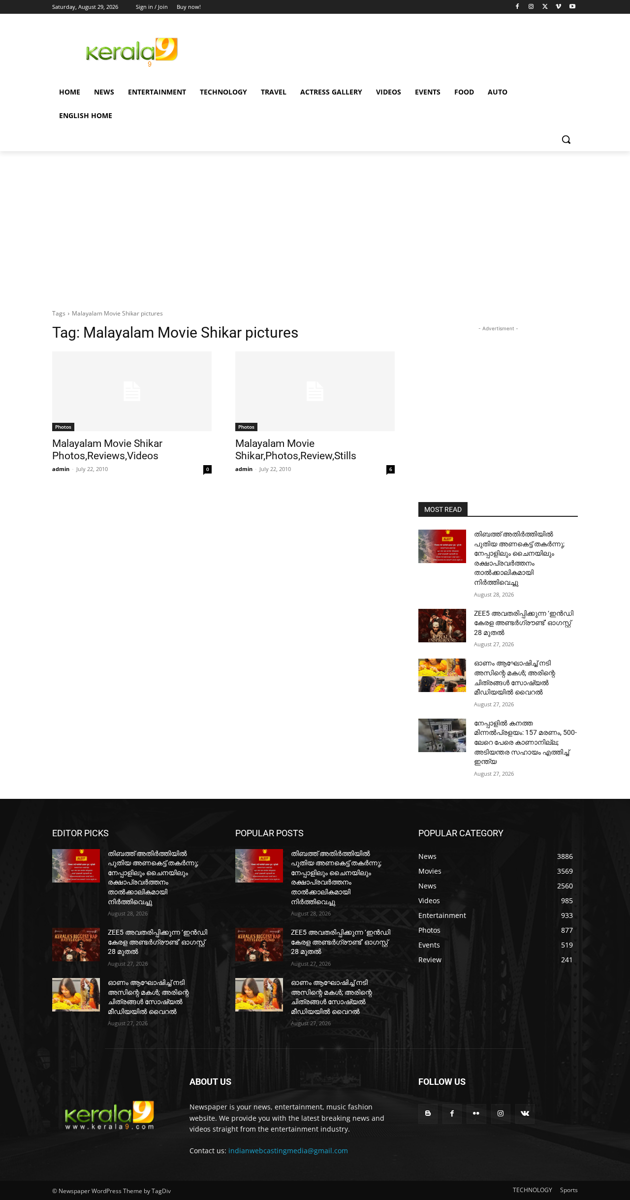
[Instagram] (531, 7)
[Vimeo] (558, 7)
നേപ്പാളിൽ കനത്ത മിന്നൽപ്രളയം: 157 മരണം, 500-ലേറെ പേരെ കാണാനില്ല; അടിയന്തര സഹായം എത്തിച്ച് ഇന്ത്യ (525, 742)
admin (60, 469)
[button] (566, 139)
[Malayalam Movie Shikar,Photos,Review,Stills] (315, 391)
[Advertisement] (389, 51)
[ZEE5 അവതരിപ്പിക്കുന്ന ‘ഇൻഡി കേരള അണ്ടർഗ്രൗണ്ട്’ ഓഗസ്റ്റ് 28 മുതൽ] (442, 625)
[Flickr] (476, 1113)
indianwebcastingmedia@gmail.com (288, 1150)
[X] (545, 7)
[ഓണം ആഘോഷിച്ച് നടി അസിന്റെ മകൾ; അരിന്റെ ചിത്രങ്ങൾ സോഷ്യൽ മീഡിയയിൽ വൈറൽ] (442, 675)
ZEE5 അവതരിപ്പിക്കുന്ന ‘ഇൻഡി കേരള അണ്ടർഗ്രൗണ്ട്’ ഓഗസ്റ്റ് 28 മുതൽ (523, 622)
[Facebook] (517, 7)
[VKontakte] (525, 1113)
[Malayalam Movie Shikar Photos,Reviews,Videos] (132, 391)
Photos (63, 426)
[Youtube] (572, 7)
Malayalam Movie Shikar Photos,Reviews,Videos (107, 450)
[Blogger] (428, 1113)
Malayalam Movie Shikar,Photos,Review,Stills (295, 450)
